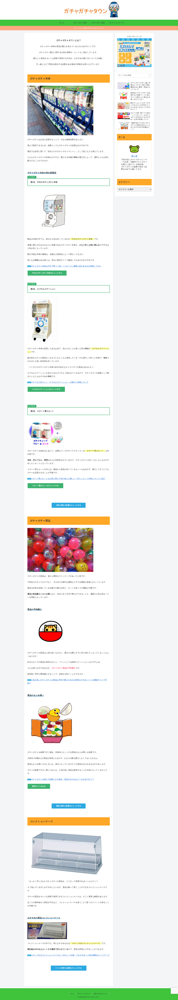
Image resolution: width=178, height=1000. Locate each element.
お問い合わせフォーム (100, 993)
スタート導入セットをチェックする (45, 485)
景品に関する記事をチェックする (68, 806)
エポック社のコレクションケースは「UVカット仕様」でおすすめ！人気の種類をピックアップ (70, 955)
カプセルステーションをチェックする (46, 389)
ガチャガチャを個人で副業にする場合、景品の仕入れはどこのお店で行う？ (62, 779)
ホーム (72, 993)
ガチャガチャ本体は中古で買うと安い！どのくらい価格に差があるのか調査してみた (66, 266)
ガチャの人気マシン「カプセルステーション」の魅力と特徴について (59, 382)
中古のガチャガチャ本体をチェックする (47, 273)
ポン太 (134, 156)
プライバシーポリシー (84, 993)
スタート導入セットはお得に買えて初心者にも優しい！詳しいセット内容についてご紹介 (68, 479)
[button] (149, 75)
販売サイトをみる (38, 786)
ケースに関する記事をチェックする (68, 968)
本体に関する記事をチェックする (68, 505)
